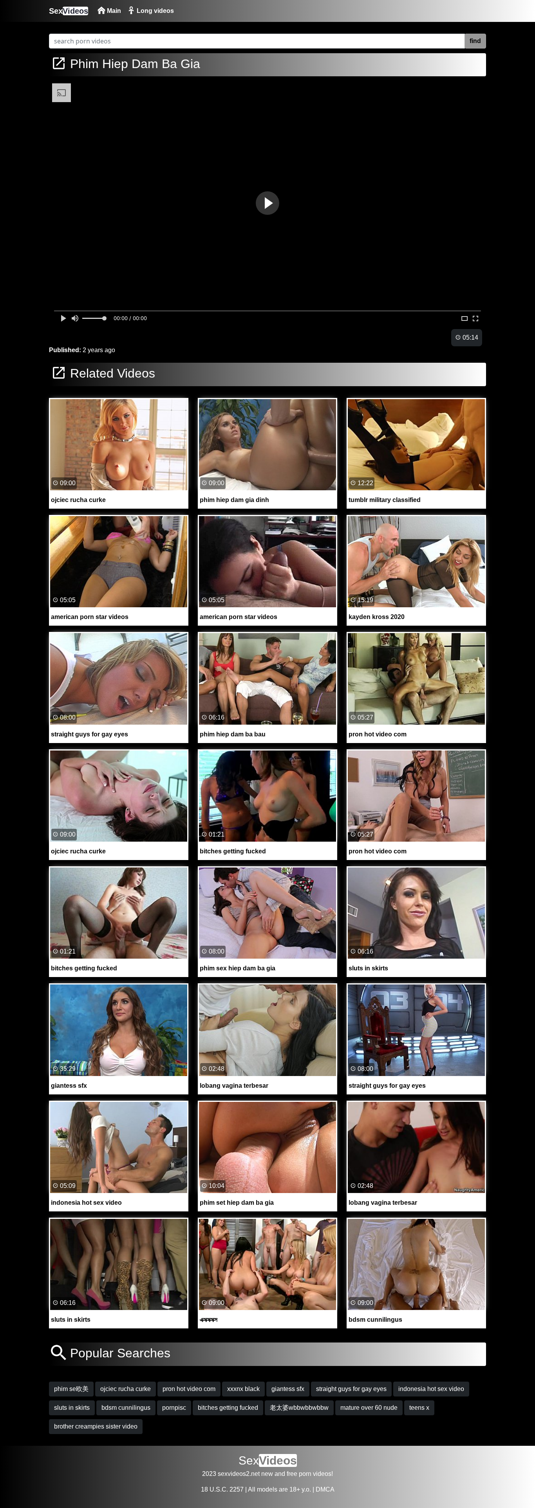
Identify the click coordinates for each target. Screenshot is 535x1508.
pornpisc (174, 1407)
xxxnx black (243, 1389)
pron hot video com (189, 1389)
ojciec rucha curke (125, 1389)
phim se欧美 (71, 1389)
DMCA (325, 1489)
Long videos (154, 10)
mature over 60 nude (369, 1407)
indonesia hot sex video (431, 1389)
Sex (68, 11)
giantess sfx (287, 1389)
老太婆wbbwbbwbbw (299, 1407)
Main (113, 10)
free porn (299, 1473)
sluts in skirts (72, 1407)
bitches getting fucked (228, 1407)
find (475, 41)
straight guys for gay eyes (351, 1389)
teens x (419, 1407)
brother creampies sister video (95, 1426)
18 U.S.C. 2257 (222, 1489)
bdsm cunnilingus (125, 1407)
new (267, 1473)
